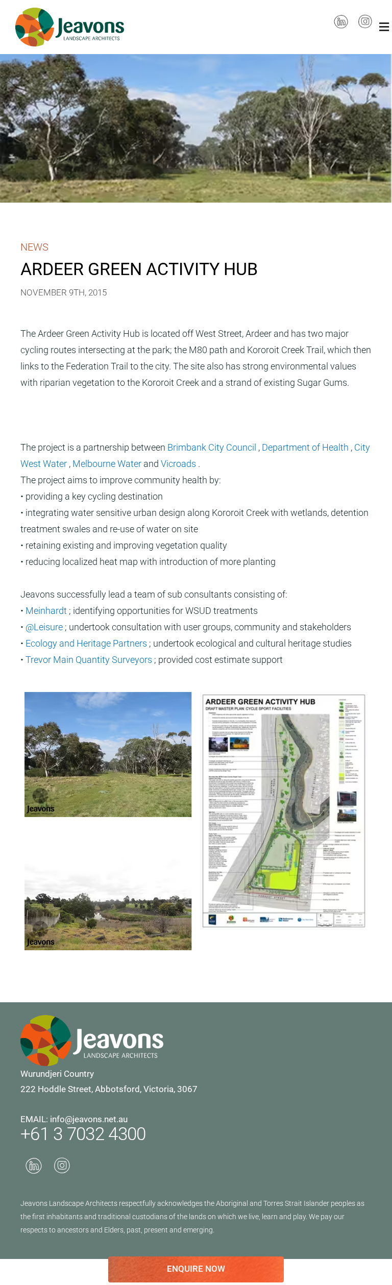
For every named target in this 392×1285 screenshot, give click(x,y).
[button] (384, 26)
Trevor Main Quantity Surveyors (90, 659)
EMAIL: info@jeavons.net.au (74, 1119)
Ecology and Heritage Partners (87, 643)
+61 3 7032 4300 (83, 1134)
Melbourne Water (107, 463)
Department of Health (306, 447)
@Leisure (45, 627)
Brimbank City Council (212, 447)
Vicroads (179, 463)
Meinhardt (47, 610)
